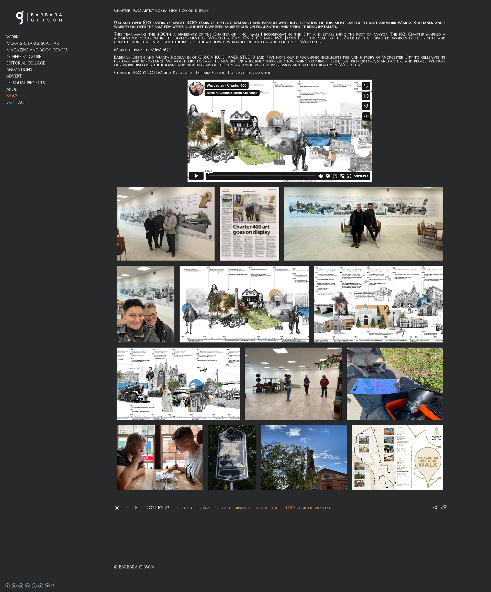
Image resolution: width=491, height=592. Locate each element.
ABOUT (13, 89)
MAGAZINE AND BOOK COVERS (37, 49)
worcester (324, 507)
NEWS (11, 95)
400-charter (298, 507)
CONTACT (16, 102)
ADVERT (14, 76)
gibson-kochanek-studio (257, 507)
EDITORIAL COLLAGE (25, 63)
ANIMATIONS (19, 69)
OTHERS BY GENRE (23, 56)
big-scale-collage (213, 507)
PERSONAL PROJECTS (25, 82)
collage (185, 507)
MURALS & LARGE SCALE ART (33, 43)
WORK (12, 36)
